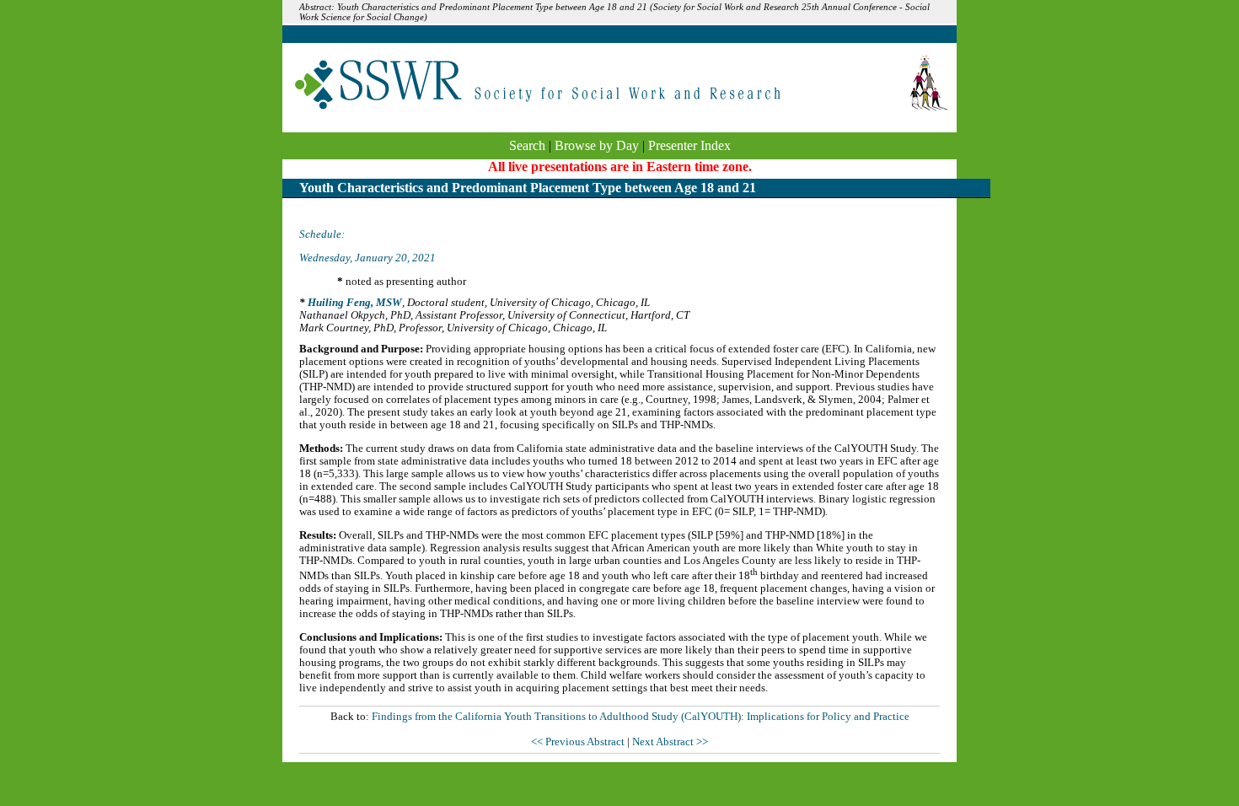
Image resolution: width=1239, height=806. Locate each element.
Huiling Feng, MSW (355, 303)
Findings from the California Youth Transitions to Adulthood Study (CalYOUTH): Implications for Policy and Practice (640, 717)
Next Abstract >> (670, 742)
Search (527, 145)
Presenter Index (689, 145)
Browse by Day (597, 145)
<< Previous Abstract (579, 742)
